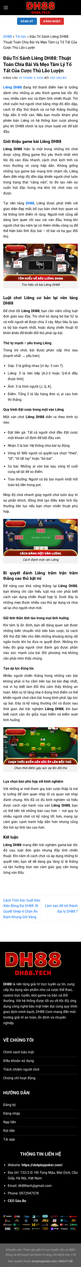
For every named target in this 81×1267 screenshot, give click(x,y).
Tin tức (20, 37)
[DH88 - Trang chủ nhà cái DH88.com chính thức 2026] (40, 7)
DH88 (7, 37)
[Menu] (5, 7)
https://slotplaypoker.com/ (42, 1165)
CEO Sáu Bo (58, 77)
